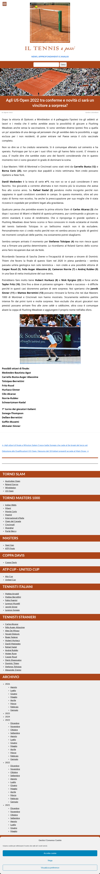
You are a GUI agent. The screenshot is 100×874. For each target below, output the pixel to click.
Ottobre (14, 730)
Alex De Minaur (12, 631)
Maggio (13, 697)
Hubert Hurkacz (12, 640)
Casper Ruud (11, 657)
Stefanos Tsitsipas (13, 667)
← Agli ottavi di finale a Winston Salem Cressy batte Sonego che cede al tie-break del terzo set (45, 445)
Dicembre (14, 723)
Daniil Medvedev (13, 644)
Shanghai (9, 528)
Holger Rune (11, 654)
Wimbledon (10, 488)
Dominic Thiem (12, 663)
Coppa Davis (11, 562)
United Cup (10, 580)
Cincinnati (10, 525)
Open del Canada (13, 521)
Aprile (13, 700)
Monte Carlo (11, 512)
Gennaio (14, 710)
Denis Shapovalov (13, 660)
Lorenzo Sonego (12, 610)
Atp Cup (9, 576)
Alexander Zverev (13, 670)
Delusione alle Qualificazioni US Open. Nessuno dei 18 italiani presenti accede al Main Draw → (45, 451)
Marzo (13, 704)
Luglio (13, 691)
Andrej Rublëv (11, 650)
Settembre (15, 733)
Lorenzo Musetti (12, 604)
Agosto (13, 687)
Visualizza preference (50, 868)
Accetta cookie (50, 853)
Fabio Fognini (11, 600)
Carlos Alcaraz (11, 624)
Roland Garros (11, 484)
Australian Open (12, 481)
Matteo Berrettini (13, 597)
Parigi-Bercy (10, 531)
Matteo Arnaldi (12, 594)
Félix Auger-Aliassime (15, 627)
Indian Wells (10, 505)
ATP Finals (10, 548)
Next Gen (9, 545)
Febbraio (14, 707)
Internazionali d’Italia (14, 518)
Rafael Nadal (11, 647)
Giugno (13, 694)
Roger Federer (11, 637)
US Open (9, 491)
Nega (50, 860)
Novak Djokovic (12, 634)
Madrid (8, 515)
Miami (8, 508)
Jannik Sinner (11, 607)
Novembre (15, 727)
